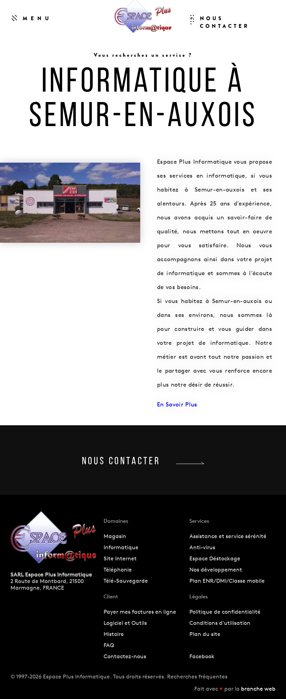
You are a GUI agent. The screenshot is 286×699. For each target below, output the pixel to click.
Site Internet (120, 558)
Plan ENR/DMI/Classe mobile (227, 580)
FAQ (109, 645)
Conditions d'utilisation (219, 623)
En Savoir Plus (177, 404)
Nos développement (215, 569)
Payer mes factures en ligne (140, 611)
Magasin (115, 536)
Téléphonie (118, 569)
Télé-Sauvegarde (126, 580)
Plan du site (204, 634)
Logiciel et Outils (125, 623)
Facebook (201, 656)
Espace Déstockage (214, 558)
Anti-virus (202, 547)
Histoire (114, 634)
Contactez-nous (125, 656)
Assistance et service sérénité (227, 536)
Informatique (121, 547)
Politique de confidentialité (225, 611)
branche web (258, 688)
